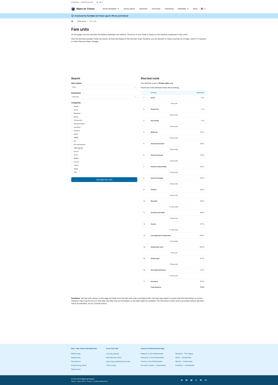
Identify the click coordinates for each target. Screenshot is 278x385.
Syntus (76, 162)
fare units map (131, 298)
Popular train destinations (152, 348)
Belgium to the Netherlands (152, 354)
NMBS (75, 137)
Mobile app (75, 354)
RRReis (76, 158)
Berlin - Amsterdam (183, 357)
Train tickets (156, 9)
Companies (76, 103)
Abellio (76, 106)
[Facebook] (186, 380)
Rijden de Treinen (88, 379)
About (195, 9)
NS (74, 141)
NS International (79, 144)
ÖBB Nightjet (78, 148)
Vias (75, 172)
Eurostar (76, 131)
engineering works (87, 2)
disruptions (75, 2)
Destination (76, 93)
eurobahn (77, 127)
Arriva (75, 110)
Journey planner (129, 9)
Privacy (89, 381)
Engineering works (78, 365)
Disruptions (76, 361)
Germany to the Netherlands (152, 357)
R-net (75, 155)
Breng (75, 117)
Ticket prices (81, 21)
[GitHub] (206, 380)
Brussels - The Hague (184, 354)
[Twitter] (182, 380)
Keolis (75, 134)
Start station (76, 83)
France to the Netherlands (151, 361)
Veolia (75, 169)
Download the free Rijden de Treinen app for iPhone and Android (101, 16)
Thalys (76, 165)
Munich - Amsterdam (184, 361)
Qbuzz (76, 151)
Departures (143, 9)
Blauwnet (76, 113)
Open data (81, 381)
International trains (113, 357)
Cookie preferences (101, 381)
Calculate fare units (104, 180)
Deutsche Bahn (79, 124)
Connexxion (77, 120)
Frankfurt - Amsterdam (184, 365)
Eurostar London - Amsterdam (153, 365)
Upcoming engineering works (118, 361)
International (169, 9)
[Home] (72, 21)
